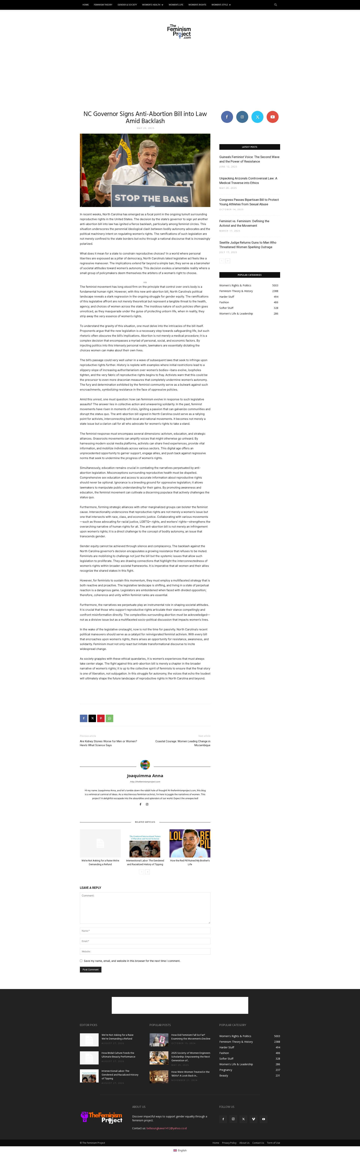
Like (227, 112)
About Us (244, 1142)
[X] (92, 718)
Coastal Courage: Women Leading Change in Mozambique (182, 743)
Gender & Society (127, 5)
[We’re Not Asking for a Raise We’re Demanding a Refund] (100, 843)
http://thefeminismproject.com (145, 781)
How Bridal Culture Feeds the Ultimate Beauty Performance (118, 1055)
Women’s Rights (197, 5)
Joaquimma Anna (145, 775)
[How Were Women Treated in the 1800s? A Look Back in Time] (159, 1076)
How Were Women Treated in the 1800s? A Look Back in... (190, 1074)
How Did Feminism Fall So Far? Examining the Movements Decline (190, 1037)
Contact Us (258, 1142)
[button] (275, 5)
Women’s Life (176, 5)
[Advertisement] (180, 74)
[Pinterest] (101, 718)
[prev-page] (141, 871)
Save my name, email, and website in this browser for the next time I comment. (132, 960)
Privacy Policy (229, 1142)
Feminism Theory (103, 5)
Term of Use (273, 1142)
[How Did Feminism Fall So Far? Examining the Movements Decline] (159, 1039)
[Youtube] (263, 1119)
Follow (242, 112)
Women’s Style (220, 5)
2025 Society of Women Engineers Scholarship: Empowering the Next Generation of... (190, 1057)
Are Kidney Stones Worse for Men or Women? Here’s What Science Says (108, 743)
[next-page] (147, 871)
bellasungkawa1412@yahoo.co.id (167, 1128)
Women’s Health (151, 5)
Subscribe (272, 112)
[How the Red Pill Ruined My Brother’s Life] (190, 843)
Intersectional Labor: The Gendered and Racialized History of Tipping (120, 1075)
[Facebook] (83, 718)
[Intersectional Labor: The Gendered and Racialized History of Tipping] (145, 843)
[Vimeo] (253, 1119)
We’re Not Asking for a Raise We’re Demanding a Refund (118, 1037)
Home (85, 5)
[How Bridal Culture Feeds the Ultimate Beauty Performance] (89, 1057)
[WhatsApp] (109, 718)
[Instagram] (149, 804)
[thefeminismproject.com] (180, 31)
